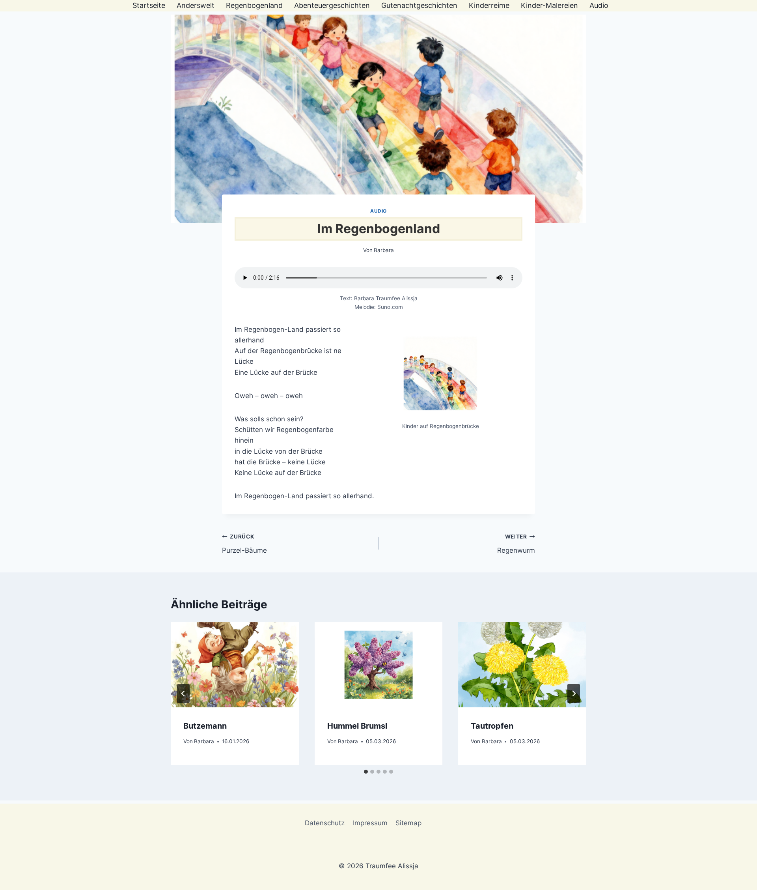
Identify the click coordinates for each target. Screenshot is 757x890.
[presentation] (235, 664)
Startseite (148, 5)
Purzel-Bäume (244, 543)
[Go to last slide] (183, 693)
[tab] (366, 772)
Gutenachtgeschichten (419, 5)
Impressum (370, 823)
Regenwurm (516, 543)
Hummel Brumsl (357, 726)
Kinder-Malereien (549, 5)
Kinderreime (489, 5)
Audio (598, 5)
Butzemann (205, 726)
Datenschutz (325, 823)
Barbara (384, 250)
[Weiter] (573, 693)
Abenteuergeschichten (332, 5)
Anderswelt (195, 5)
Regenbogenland (254, 5)
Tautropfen (492, 726)
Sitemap (408, 823)
